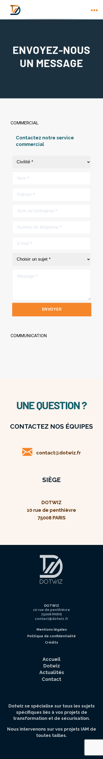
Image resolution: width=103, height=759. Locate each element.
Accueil (51, 659)
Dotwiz (51, 666)
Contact (51, 679)
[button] (51, 123)
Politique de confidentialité (51, 636)
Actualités (51, 672)
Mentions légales (51, 629)
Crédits (51, 642)
